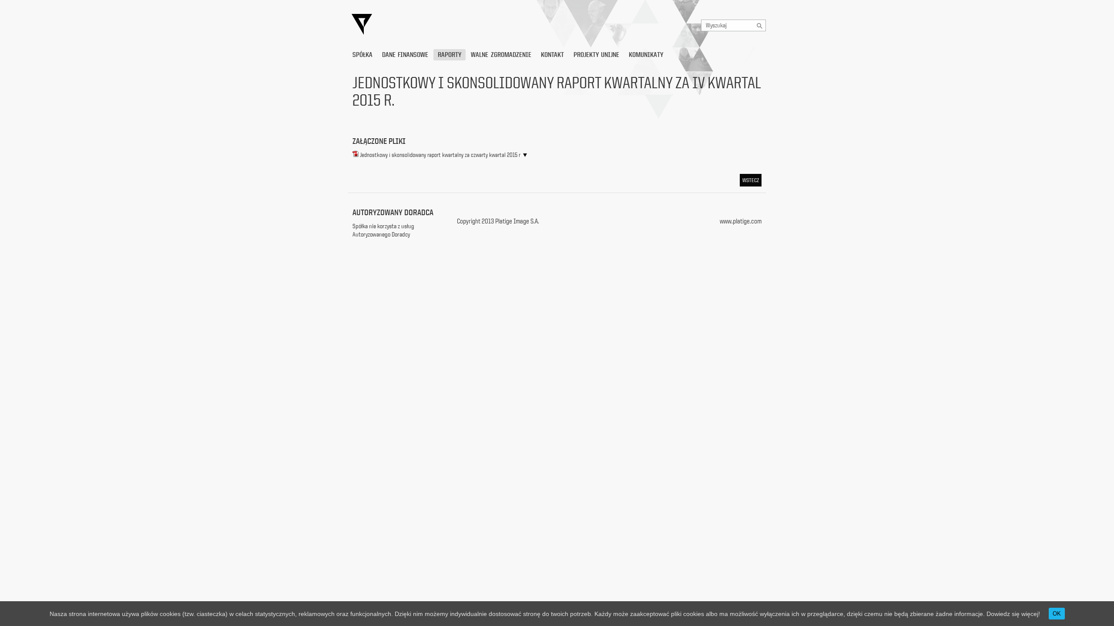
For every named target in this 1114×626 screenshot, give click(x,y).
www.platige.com (741, 221)
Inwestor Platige (441, 24)
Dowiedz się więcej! (1013, 613)
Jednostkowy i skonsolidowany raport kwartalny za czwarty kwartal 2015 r (440, 155)
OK (1057, 613)
